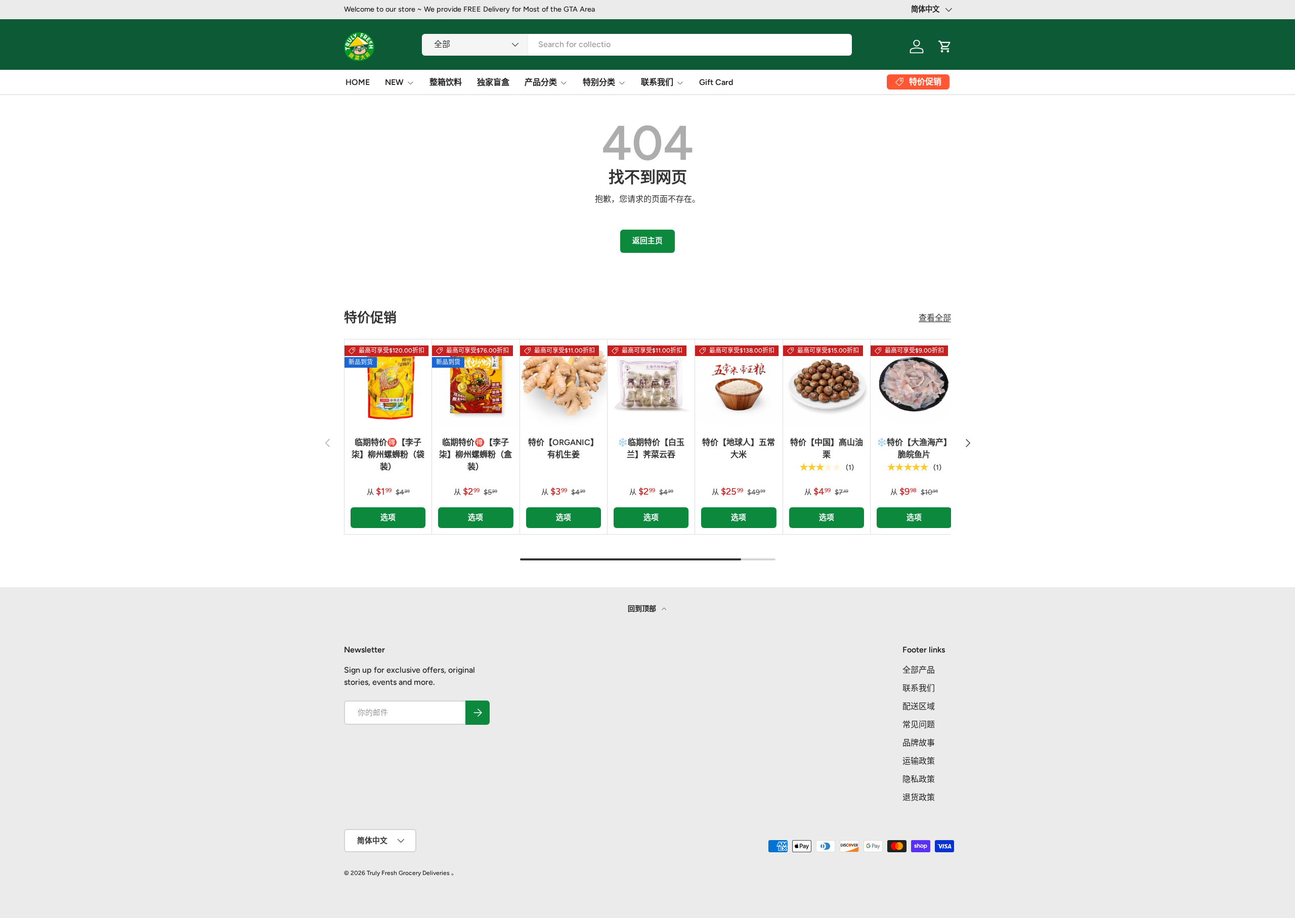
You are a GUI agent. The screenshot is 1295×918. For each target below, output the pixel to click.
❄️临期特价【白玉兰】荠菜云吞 (651, 448)
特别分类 (599, 82)
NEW (394, 82)
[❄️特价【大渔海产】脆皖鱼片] (914, 382)
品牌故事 (918, 743)
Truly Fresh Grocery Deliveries (408, 873)
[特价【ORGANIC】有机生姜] (563, 382)
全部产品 (918, 670)
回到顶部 (643, 608)
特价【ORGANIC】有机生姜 (563, 448)
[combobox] (637, 44)
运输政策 (918, 761)
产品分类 (541, 82)
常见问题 (918, 724)
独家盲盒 (493, 82)
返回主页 (647, 240)
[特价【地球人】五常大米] (738, 382)
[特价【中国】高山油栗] (826, 382)
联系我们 (657, 82)
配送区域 (918, 706)
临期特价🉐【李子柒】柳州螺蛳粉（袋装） (388, 454)
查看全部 (935, 318)
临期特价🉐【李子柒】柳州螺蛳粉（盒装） (475, 454)
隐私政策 (918, 779)
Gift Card (716, 82)
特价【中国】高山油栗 (826, 448)
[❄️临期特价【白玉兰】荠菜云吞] (651, 382)
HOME (358, 82)
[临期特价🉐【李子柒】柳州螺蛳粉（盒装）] (475, 382)
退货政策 (918, 797)
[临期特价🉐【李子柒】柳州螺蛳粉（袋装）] (387, 382)
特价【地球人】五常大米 (738, 448)
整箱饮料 (445, 82)
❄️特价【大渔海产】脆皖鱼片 (914, 448)
